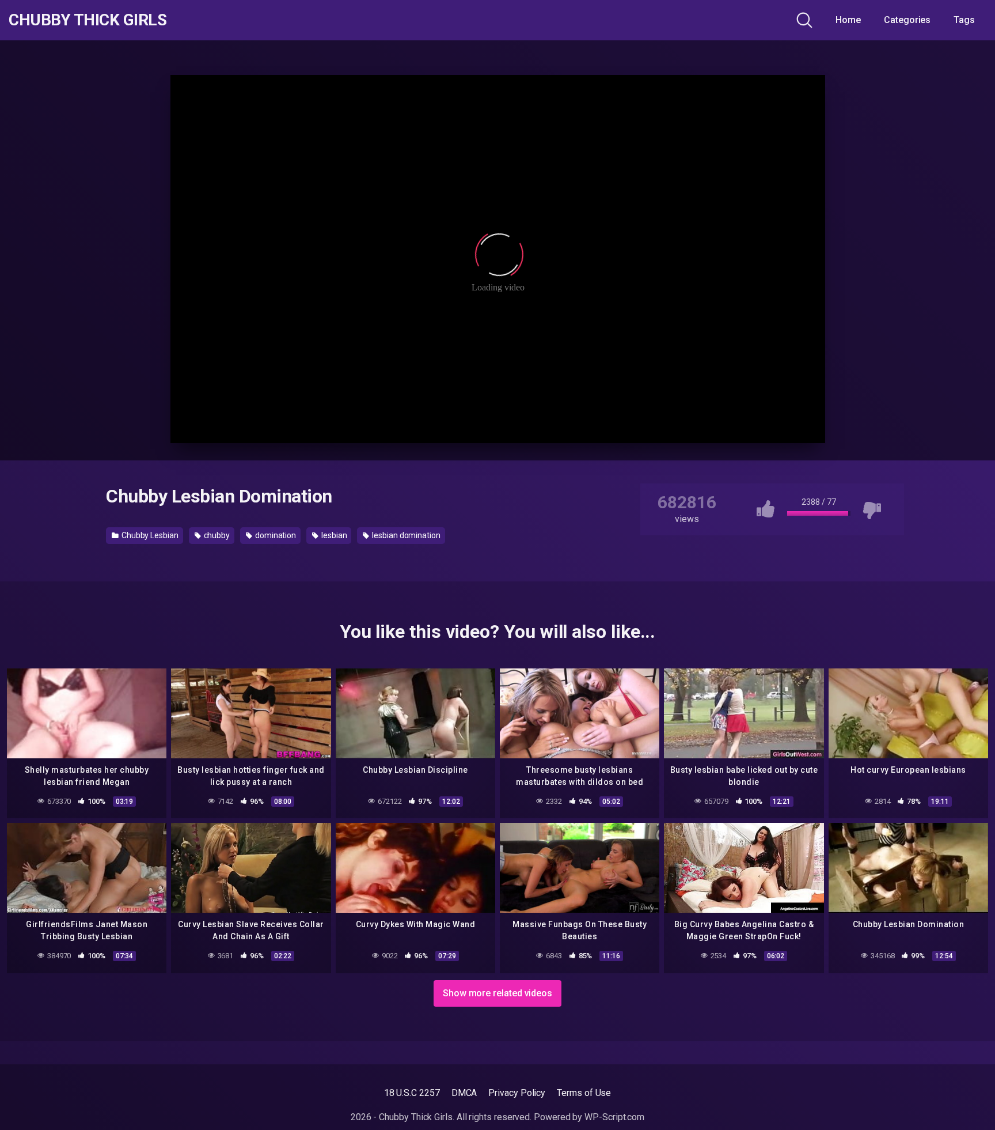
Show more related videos (497, 993)
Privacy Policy (516, 1092)
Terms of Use (584, 1092)
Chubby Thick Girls (87, 20)
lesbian (333, 535)
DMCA (464, 1092)
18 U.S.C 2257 (412, 1092)
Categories (907, 19)
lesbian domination (405, 535)
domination (274, 535)
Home (848, 19)
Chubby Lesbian (149, 535)
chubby (216, 535)
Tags (964, 19)
